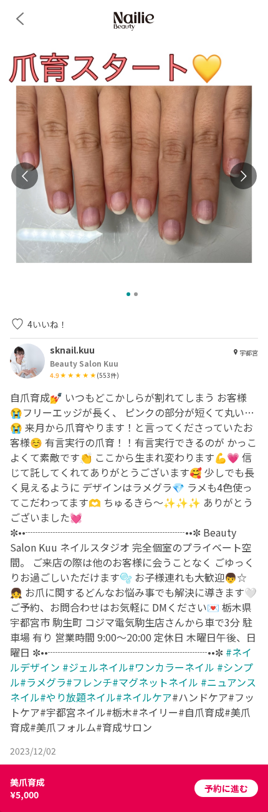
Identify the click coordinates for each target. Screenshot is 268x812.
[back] (20, 19)
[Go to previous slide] (24, 175)
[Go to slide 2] (136, 294)
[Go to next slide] (243, 175)
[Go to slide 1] (128, 294)
